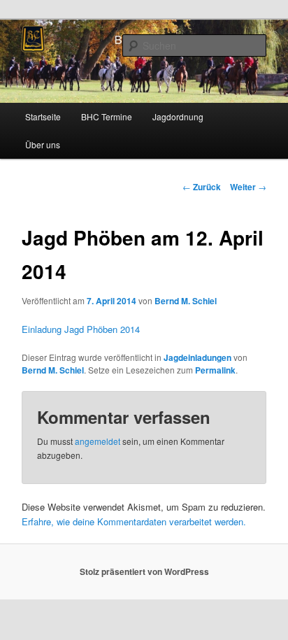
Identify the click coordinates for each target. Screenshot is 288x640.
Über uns (42, 144)
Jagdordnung (177, 116)
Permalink (215, 370)
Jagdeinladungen (197, 357)
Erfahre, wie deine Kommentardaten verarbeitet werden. (134, 521)
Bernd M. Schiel (185, 300)
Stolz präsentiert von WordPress (144, 571)
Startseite (43, 116)
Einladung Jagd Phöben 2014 (81, 329)
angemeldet (97, 441)
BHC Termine (106, 116)
